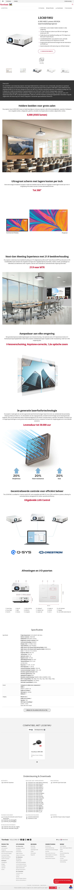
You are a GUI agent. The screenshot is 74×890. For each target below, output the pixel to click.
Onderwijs (8, 1)
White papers (33, 853)
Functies (42, 8)
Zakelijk (16, 1)
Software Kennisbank (49, 856)
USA (52, 887)
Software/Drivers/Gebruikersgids (51, 849)
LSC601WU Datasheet (8, 782)
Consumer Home (19, 873)
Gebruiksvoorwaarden (35, 885)
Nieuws (61, 851)
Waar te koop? (62, 856)
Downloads (60, 8)
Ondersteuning (67, 1)
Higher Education (19, 853)
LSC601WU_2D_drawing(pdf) (9, 820)
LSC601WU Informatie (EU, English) (11, 826)
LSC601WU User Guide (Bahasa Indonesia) (38, 782)
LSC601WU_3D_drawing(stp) (9, 821)
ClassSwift (3, 866)
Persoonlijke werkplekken (21, 862)
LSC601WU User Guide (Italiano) (35, 790)
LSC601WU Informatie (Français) (10, 828)
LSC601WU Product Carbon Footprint (61, 817)
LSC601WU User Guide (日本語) (35, 805)
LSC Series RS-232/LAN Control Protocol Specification (12, 817)
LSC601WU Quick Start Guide (59, 782)
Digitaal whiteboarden (20, 867)
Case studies (33, 848)
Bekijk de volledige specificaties (37, 710)
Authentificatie (18, 851)
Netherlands (65, 839)
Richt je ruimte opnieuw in (21, 880)
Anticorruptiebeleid (63, 860)
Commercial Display (5, 855)
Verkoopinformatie (47, 51)
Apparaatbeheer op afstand (21, 866)
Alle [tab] (30, 729)
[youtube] (28, 840)
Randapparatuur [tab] (40, 729)
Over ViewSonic (63, 846)
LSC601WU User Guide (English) (35, 785)
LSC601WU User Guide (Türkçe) (35, 799)
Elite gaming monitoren (5, 857)
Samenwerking (63, 861)
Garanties (47, 851)
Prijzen (61, 849)
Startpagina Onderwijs (20, 848)
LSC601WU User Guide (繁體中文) (35, 808)
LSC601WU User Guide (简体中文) (35, 807)
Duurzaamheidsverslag (64, 853)
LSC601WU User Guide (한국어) (35, 810)
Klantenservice (48, 846)
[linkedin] (31, 840)
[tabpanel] (37, 746)
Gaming (17, 876)
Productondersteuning (49, 848)
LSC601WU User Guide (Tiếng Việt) (36, 798)
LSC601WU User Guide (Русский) (35, 802)
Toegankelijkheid (43, 885)
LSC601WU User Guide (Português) (36, 793)
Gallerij (42, 63)
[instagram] (26, 840)
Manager (3, 864)
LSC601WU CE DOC (32, 818)
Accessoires (69, 8)
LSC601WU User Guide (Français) (35, 788)
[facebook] (21, 840)
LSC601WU (4, 8)
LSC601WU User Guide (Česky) (35, 801)
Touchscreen (18, 850)
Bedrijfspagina (18, 859)
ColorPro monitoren (5, 858)
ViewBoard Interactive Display (7, 851)
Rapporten (33, 855)
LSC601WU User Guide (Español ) (35, 787)
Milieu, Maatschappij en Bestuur (66, 848)
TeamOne (3, 867)
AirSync (2, 869)
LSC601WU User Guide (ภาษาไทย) (36, 804)
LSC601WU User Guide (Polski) (35, 791)
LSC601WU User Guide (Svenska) (35, 796)
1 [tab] (37, 762)
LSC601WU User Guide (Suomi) (35, 794)
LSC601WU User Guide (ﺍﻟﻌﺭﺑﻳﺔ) (35, 811)
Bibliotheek (33, 846)
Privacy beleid (29, 885)
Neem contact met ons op (50, 853)
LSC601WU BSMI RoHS (33, 817)
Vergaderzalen (19, 860)
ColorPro (18, 875)
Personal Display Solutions (21, 878)
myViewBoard (4, 862)
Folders (32, 851)
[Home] (3, 1)
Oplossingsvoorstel (34, 849)
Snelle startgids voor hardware (51, 855)
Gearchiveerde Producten (50, 858)
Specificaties (50, 8)
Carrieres (62, 858)
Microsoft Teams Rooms (20, 869)
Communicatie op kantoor (21, 864)
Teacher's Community (20, 855)
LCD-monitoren (4, 848)
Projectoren (3, 850)
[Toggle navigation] (72, 4)
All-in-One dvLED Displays (6, 853)
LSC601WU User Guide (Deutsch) (35, 784)
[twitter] (24, 840)
